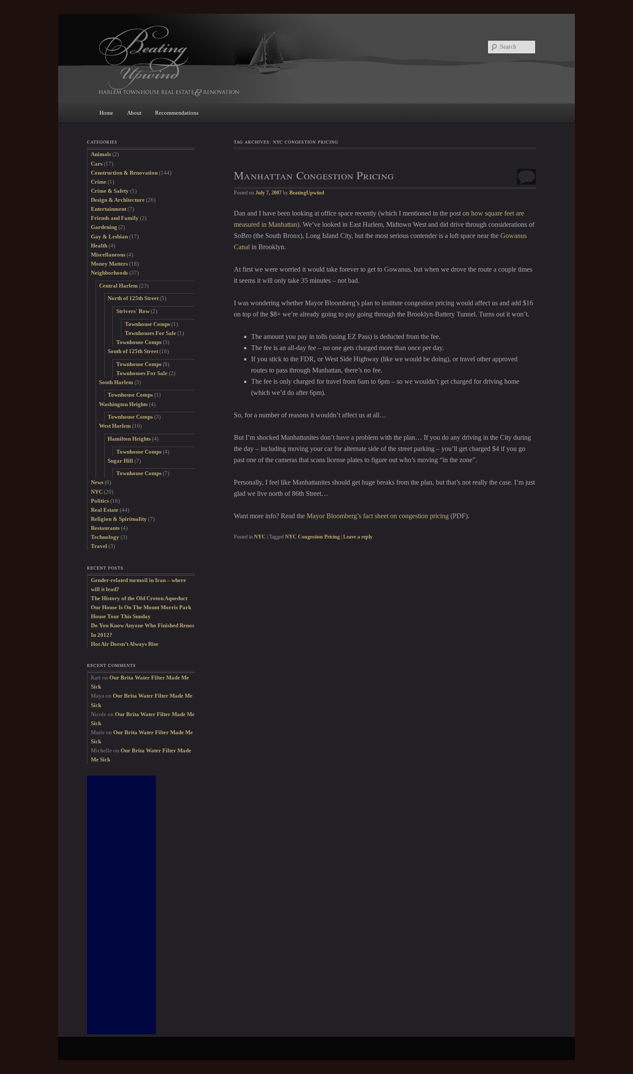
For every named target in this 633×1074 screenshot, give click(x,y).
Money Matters (109, 263)
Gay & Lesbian (109, 236)
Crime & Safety (110, 191)
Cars (96, 163)
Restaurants (105, 528)
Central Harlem (118, 285)
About (134, 113)
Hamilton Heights (129, 438)
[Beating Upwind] (258, 60)
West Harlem (115, 426)
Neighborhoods (109, 272)
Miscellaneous (108, 254)
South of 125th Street (133, 351)
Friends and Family (115, 218)
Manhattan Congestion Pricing (314, 175)
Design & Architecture (118, 200)
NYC (260, 537)
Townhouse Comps (147, 324)
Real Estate (104, 510)
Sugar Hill (120, 460)
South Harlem (116, 382)
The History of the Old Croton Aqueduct (139, 598)
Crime (98, 181)
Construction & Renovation (124, 172)
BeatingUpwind (306, 193)
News (97, 482)
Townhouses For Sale (150, 333)
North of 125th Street (133, 298)
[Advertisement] (121, 905)
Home (106, 113)
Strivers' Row (132, 311)
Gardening (104, 227)
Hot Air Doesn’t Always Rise (124, 644)
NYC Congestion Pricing (312, 537)
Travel (99, 546)
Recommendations (177, 113)
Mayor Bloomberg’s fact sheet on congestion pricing (378, 516)
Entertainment (108, 209)
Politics (100, 501)
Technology (105, 537)
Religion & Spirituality (119, 519)
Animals (101, 154)
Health (99, 245)
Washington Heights (123, 404)
